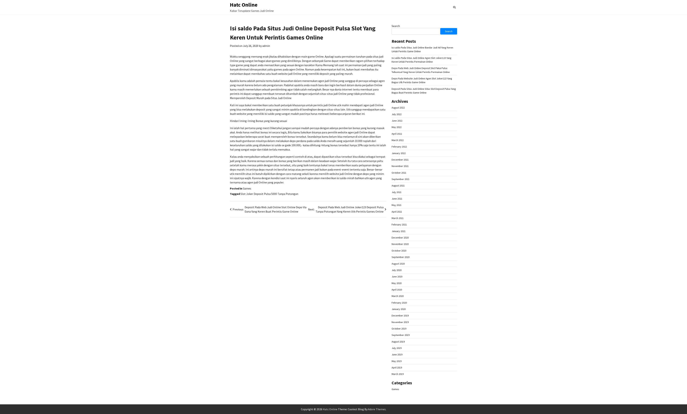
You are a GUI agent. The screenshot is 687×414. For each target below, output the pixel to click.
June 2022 (397, 120)
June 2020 (397, 276)
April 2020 (397, 289)
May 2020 (396, 283)
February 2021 (399, 224)
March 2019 (398, 374)
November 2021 (400, 166)
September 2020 (401, 257)
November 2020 (400, 244)
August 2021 (398, 185)
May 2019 (396, 361)
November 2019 (400, 322)
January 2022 (399, 153)
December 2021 (400, 159)
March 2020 (398, 296)
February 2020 (399, 302)
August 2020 (398, 263)
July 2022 (396, 114)
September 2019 (401, 335)
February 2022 (399, 146)
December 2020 (400, 237)
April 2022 (397, 133)
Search (396, 26)
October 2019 (399, 328)
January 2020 (399, 309)
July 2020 (396, 270)
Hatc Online (243, 4)
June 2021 (397, 198)
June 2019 (397, 354)
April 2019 (397, 367)
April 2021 (397, 211)
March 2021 (398, 218)
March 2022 (398, 140)
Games (247, 188)
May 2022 (396, 127)
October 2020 (399, 250)
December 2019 (400, 315)
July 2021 (396, 192)
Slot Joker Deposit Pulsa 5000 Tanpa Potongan (269, 194)
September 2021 (401, 179)
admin (266, 46)
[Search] (454, 7)
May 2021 (396, 205)
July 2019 (396, 348)
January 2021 (399, 231)
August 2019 (398, 341)
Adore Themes (377, 409)
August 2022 (398, 107)
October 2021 (399, 172)
